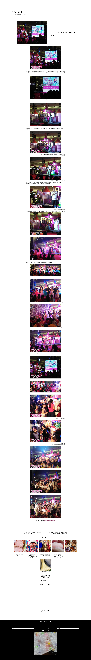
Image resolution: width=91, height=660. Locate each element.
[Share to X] (53, 35)
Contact (65, 12)
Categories (60, 12)
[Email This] (52, 35)
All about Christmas (45, 529)
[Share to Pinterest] (57, 35)
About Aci (55, 12)
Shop (68, 12)
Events (51, 529)
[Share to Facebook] (55, 35)
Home (52, 12)
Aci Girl (17, 12)
